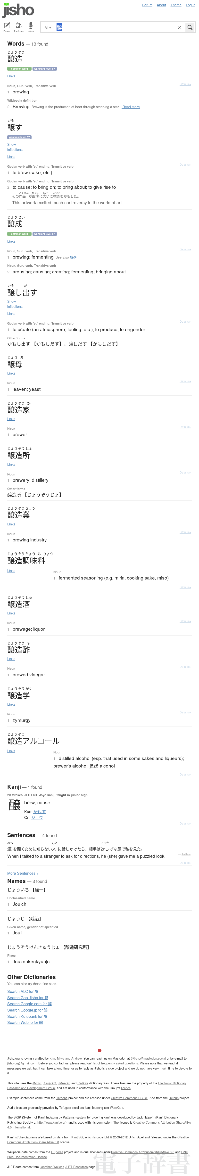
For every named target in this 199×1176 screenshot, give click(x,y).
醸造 (73, 257)
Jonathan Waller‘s (52, 1166)
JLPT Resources (76, 1166)
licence (126, 1088)
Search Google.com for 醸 (29, 1003)
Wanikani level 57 (44, 68)
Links (11, 76)
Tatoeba (61, 1097)
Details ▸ (185, 84)
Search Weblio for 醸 (25, 1022)
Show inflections (15, 147)
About (161, 4)
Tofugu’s (65, 1107)
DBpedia (57, 1152)
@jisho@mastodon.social (148, 1058)
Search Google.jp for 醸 (27, 1010)
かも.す (39, 811)
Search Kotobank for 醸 (27, 1016)
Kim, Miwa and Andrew (66, 1058)
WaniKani (116, 1107)
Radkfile (82, 1083)
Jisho (18, 10)
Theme (176, 4)
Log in (190, 4)
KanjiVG (77, 1137)
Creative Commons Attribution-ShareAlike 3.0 (142, 1152)
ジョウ (37, 817)
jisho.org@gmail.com (21, 1063)
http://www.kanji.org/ (51, 1122)
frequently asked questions (119, 1063)
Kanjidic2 (49, 1083)
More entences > (23, 873)
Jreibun (186, 854)
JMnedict (64, 1083)
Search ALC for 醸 (22, 991)
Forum (147, 4)
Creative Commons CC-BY (129, 1097)
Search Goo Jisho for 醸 (27, 997)
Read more (131, 106)
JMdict (37, 1083)
